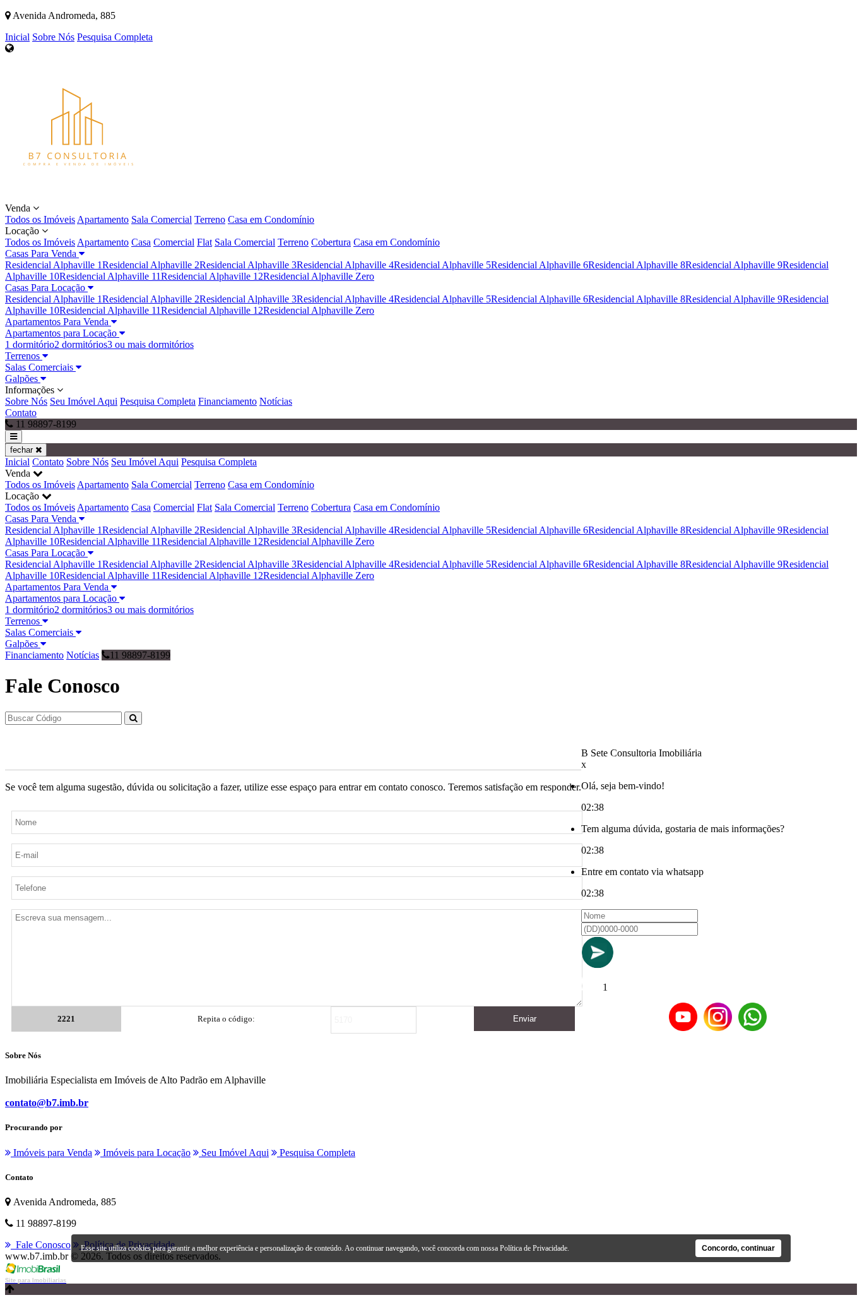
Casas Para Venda (42, 253)
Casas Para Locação (46, 287)
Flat (204, 242)
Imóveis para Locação (145, 1152)
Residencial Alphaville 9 (733, 264)
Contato (21, 412)
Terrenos (23, 355)
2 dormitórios (80, 344)
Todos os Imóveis (40, 219)
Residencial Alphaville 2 (150, 264)
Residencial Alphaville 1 (53, 264)
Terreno (209, 219)
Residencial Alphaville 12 (212, 276)
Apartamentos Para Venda (58, 321)
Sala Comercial (161, 219)
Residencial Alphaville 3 (248, 264)
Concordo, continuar (738, 1248)
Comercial (173, 242)
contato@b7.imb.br (46, 1102)
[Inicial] (78, 196)
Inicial (17, 37)
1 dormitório (29, 344)
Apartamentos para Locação (62, 333)
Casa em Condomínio (271, 219)
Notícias (275, 401)
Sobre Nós (53, 37)
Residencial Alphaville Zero (318, 276)
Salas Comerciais (40, 367)
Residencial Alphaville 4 (345, 264)
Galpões (22, 378)
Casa (141, 242)
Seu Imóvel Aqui (83, 401)
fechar (22, 450)
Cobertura (331, 242)
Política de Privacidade (533, 1248)
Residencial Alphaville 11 (110, 276)
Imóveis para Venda (51, 1152)
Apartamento (103, 219)
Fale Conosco (41, 1244)
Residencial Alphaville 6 (539, 264)
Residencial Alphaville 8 (636, 264)
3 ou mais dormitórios (150, 344)
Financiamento (227, 401)
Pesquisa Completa (115, 37)
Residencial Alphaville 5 (442, 264)
